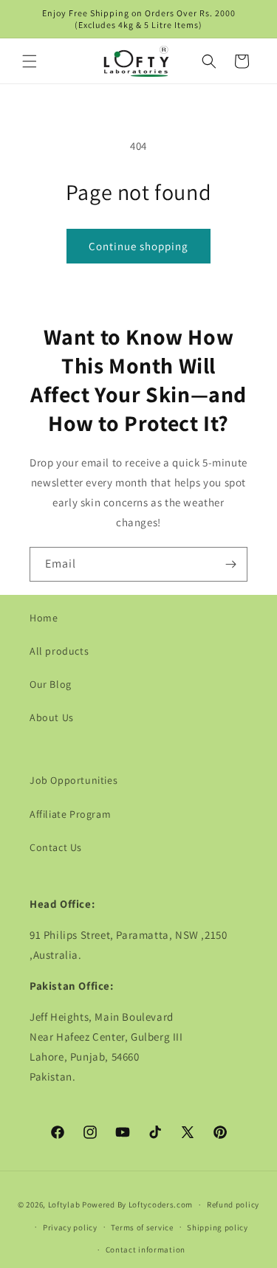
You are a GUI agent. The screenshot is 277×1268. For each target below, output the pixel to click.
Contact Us (56, 847)
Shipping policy (217, 1227)
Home (44, 617)
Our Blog (51, 684)
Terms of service (142, 1227)
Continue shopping (138, 246)
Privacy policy (70, 1227)
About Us (52, 717)
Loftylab (64, 1204)
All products (59, 651)
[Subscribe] (230, 564)
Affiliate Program (70, 814)
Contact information (145, 1249)
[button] (29, 61)
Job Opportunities (73, 780)
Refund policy (233, 1204)
